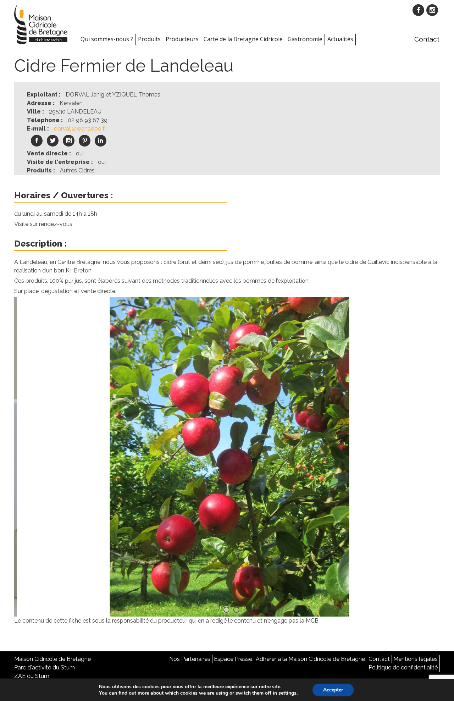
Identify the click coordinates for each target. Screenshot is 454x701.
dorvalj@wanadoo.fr (80, 128)
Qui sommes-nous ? (107, 39)
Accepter (333, 689)
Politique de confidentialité (403, 667)
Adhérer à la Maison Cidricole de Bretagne (310, 659)
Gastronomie (305, 39)
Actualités (340, 39)
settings (287, 693)
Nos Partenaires (189, 659)
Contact (426, 39)
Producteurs (182, 39)
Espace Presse (233, 659)
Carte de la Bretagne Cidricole (243, 39)
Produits (149, 39)
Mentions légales (415, 659)
